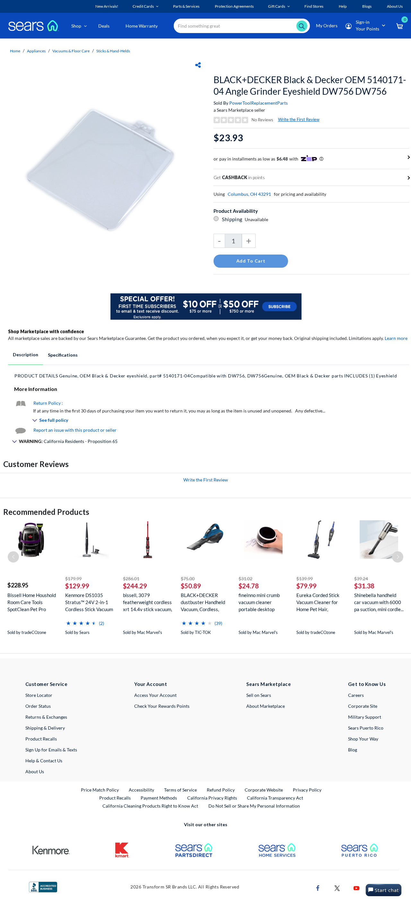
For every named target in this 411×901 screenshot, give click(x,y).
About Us (34, 771)
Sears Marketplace (268, 684)
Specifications (63, 355)
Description (25, 354)
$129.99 (77, 586)
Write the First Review (298, 119)
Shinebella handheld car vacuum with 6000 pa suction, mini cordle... (379, 602)
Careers (356, 695)
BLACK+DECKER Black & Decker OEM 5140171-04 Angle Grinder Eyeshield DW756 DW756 (310, 85)
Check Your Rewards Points (161, 706)
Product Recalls (41, 738)
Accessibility (141, 790)
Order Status (38, 706)
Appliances (36, 50)
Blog (352, 749)
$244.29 (135, 586)
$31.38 (364, 586)
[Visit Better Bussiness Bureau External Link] (43, 886)
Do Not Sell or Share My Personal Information (254, 806)
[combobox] (242, 26)
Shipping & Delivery (45, 728)
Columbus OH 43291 (249, 194)
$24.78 (249, 586)
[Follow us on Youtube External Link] (356, 887)
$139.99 (304, 578)
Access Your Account (155, 695)
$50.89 (191, 586)
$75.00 (188, 578)
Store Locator (38, 695)
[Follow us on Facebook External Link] (317, 887)
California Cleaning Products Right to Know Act (150, 806)
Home (15, 50)
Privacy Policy (307, 790)
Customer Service (46, 684)
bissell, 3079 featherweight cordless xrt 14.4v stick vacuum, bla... (147, 602)
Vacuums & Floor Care (71, 50)
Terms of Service (180, 790)
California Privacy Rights (212, 798)
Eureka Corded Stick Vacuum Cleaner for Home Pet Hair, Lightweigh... (317, 602)
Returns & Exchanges (46, 717)
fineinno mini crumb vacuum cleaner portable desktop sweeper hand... (259, 602)
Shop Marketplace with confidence (46, 331)
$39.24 (361, 578)
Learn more (396, 338)
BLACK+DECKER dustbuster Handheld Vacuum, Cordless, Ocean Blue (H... (203, 602)
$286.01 (131, 578)
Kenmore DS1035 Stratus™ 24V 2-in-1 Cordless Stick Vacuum (89, 602)
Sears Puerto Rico (365, 728)
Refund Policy (221, 790)
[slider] (81, 620)
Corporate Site (362, 706)
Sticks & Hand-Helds (113, 50)
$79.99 (306, 586)
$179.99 (73, 578)
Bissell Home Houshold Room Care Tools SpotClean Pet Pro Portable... (31, 602)
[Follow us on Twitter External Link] (337, 887)
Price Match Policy (100, 790)
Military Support (364, 717)
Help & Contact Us (43, 760)
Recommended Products (46, 511)
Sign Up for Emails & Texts (51, 749)
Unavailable (257, 219)
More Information (35, 389)
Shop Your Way (363, 738)
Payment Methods (159, 798)
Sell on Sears (258, 695)
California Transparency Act (275, 798)
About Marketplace (265, 706)
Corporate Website (264, 790)
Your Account (150, 684)
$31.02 (245, 578)
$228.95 (17, 585)
